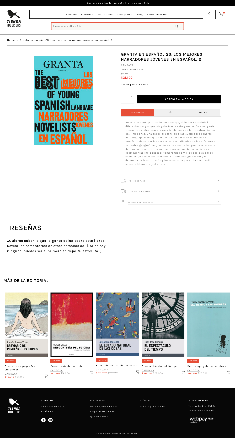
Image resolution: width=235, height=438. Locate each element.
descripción (137, 112)
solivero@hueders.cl (52, 406)
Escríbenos (47, 411)
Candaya (127, 65)
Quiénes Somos (99, 416)
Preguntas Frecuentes (102, 411)
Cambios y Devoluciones (104, 406)
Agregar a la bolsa (179, 99)
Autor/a (203, 112)
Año (170, 112)
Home (11, 40)
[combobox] (118, 26)
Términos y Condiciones (153, 406)
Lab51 (136, 433)
